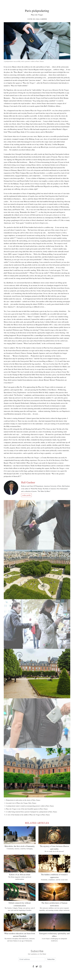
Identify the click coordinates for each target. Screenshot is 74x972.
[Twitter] (37, 966)
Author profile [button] (26, 495)
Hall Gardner (41, 19)
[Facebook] (33, 966)
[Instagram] (40, 966)
